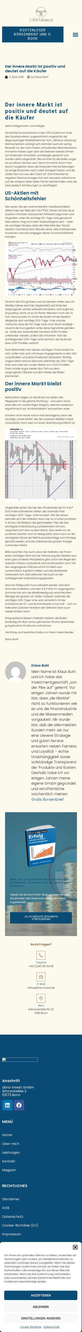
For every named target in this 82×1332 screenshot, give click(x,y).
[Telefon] (41, 955)
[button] (75, 1247)
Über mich (10, 1143)
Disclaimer (11, 1199)
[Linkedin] (7, 1105)
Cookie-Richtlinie (30, 1327)
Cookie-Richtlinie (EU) (20, 1225)
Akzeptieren (41, 1295)
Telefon (41, 962)
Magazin (9, 1170)
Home (7, 1135)
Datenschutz (52, 1327)
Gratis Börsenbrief (47, 799)
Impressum (11, 1234)
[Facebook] (19, 1105)
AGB (5, 1207)
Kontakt (8, 1161)
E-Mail (41, 984)
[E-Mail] (41, 976)
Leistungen (11, 1152)
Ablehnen (41, 1307)
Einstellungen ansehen (41, 1318)
